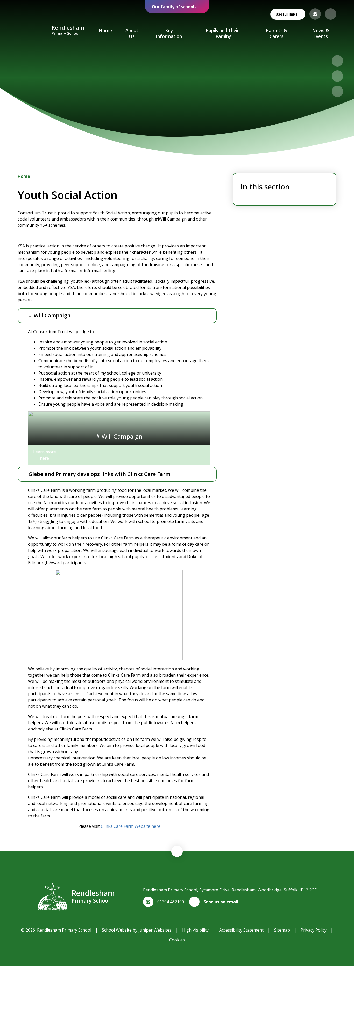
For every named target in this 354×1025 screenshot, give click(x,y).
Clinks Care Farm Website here (130, 826)
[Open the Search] (330, 14)
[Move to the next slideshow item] (337, 76)
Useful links (286, 14)
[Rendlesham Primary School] (32, 30)
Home (24, 176)
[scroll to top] (177, 851)
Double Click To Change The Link (119, 438)
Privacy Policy (314, 930)
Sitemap (282, 930)
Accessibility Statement (241, 930)
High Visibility (195, 930)
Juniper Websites (155, 930)
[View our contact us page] (315, 14)
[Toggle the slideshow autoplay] (337, 91)
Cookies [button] (177, 940)
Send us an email (220, 902)
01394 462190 (170, 902)
